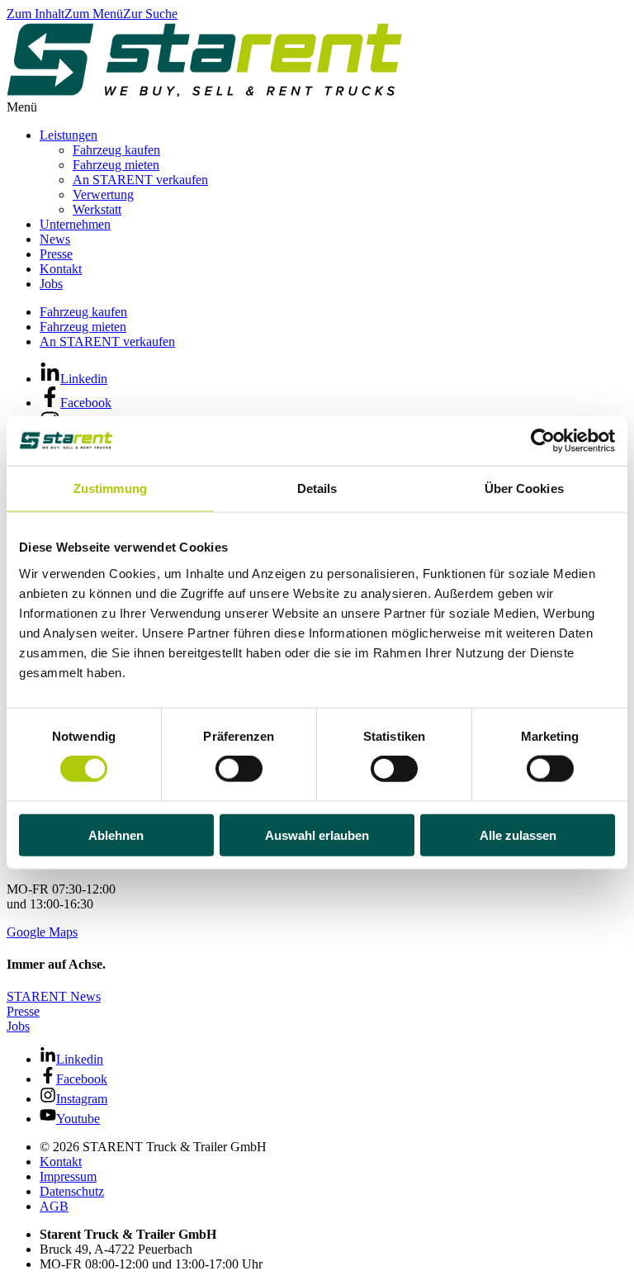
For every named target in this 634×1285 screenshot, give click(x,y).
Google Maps (42, 932)
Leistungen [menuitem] (68, 135)
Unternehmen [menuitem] (75, 224)
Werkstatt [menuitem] (97, 209)
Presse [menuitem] (56, 254)
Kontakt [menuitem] (61, 269)
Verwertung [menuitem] (103, 194)
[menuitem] (333, 1147)
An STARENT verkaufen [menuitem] (140, 180)
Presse (23, 1011)
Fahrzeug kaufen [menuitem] (116, 150)
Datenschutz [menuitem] (72, 1191)
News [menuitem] (55, 239)
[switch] (239, 769)
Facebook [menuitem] (85, 403)
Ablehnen (116, 834)
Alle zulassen (518, 834)
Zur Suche (150, 14)
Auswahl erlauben (317, 834)
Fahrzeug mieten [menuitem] (116, 165)
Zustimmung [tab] (110, 488)
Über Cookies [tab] (524, 488)
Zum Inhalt (35, 14)
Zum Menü (93, 14)
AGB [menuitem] (54, 1206)
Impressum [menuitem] (68, 1176)
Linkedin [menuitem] (83, 379)
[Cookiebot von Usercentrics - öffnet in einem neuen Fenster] (543, 441)
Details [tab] (317, 488)
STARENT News (54, 996)
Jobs (18, 1026)
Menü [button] (22, 107)
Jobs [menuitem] (51, 284)
